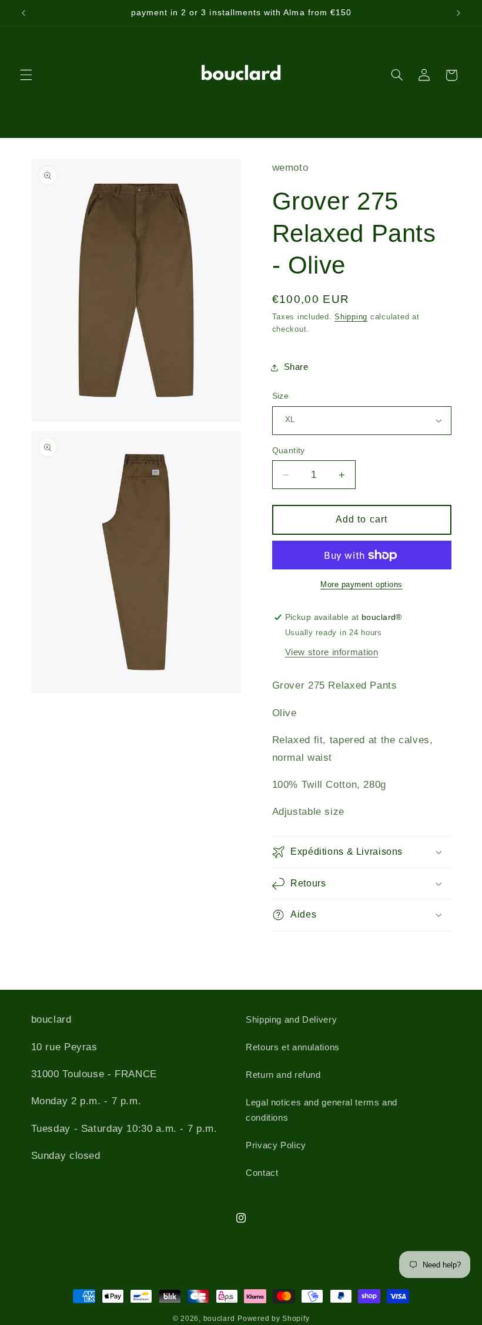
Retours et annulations (293, 1047)
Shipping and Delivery (291, 1019)
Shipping (350, 317)
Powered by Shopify (273, 1318)
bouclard (219, 1318)
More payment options (361, 585)
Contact (262, 1173)
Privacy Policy (276, 1145)
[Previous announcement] (23, 13)
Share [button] (296, 367)
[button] (25, 75)
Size (280, 396)
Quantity (288, 450)
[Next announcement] (458, 13)
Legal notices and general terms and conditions (321, 1110)
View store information (332, 652)
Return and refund (283, 1075)
